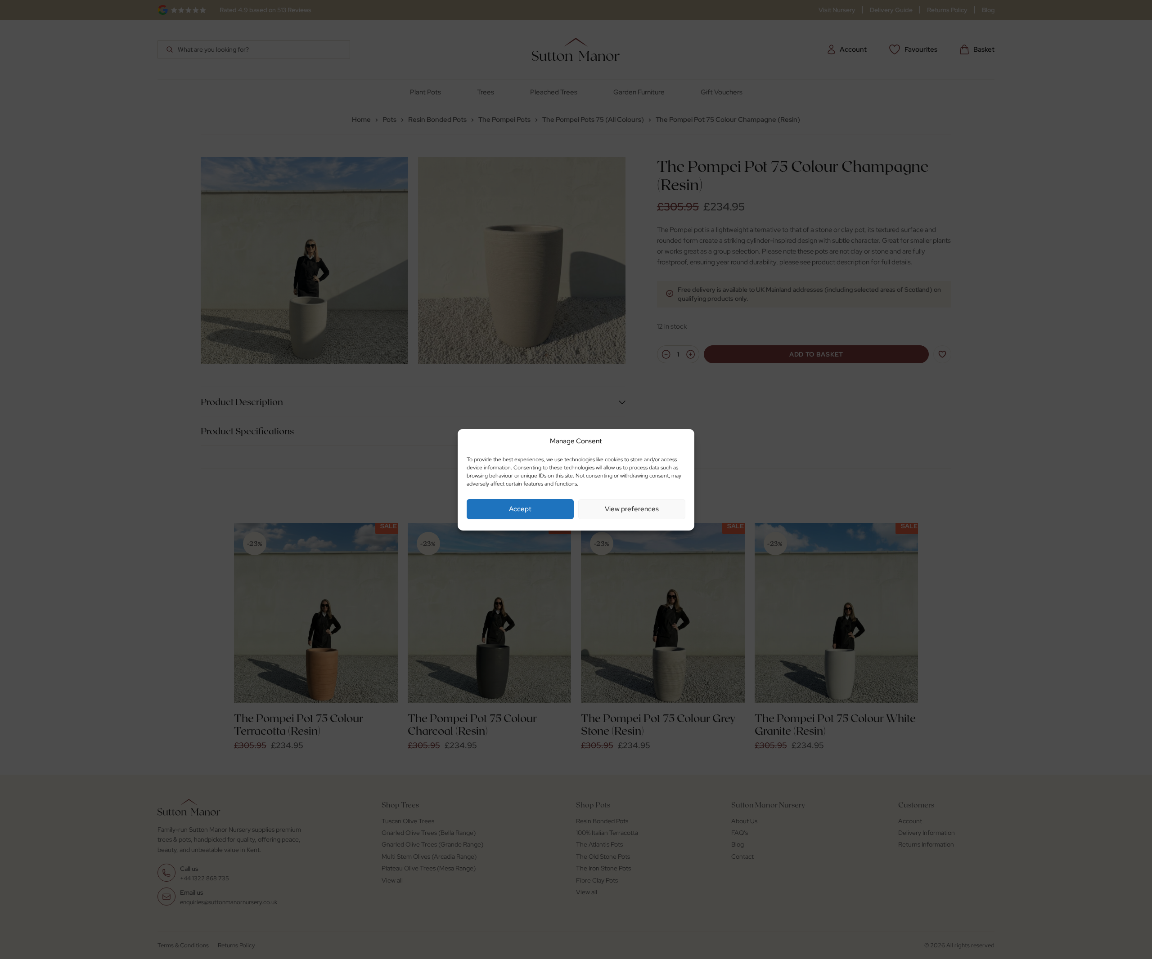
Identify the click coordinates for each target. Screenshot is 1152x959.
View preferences (632, 508)
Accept (520, 508)
